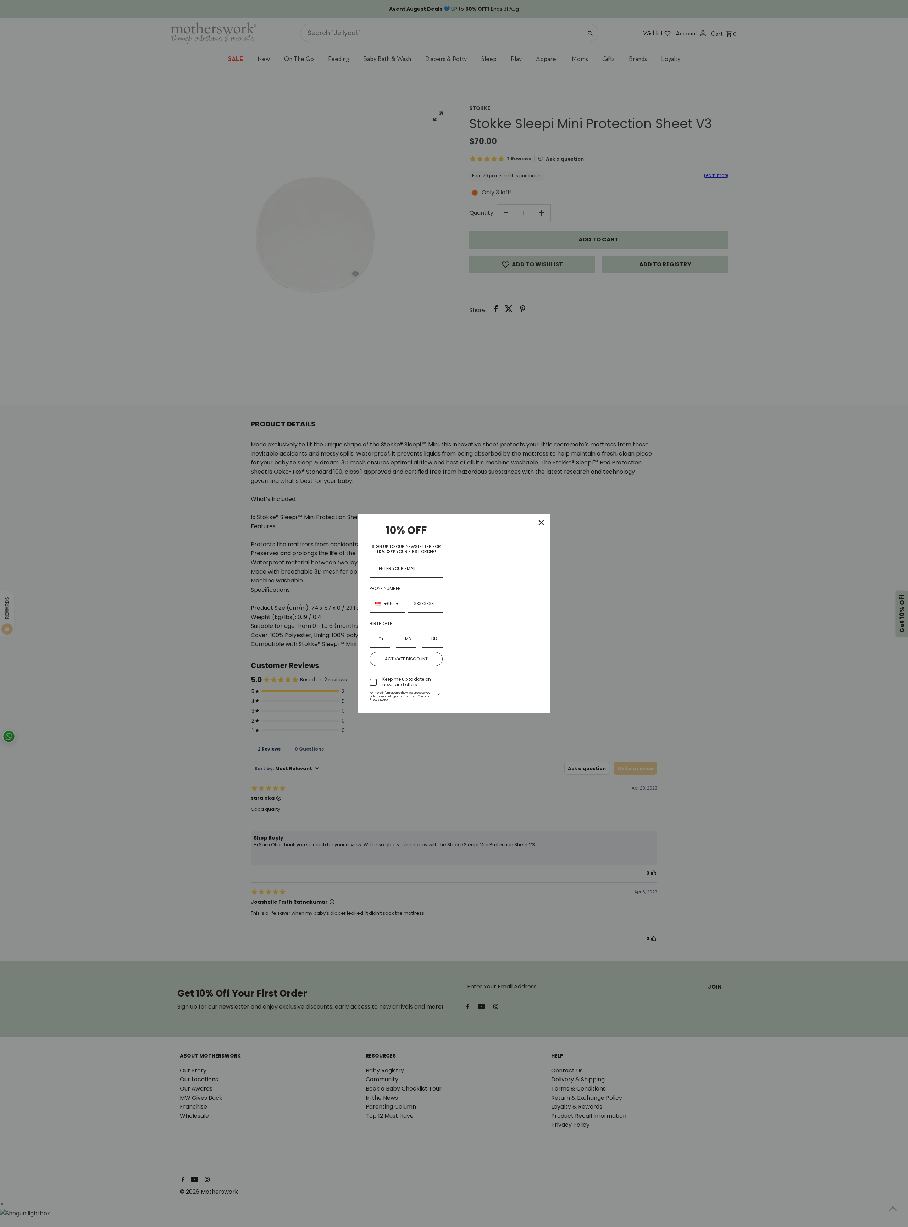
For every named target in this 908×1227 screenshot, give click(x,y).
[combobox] (387, 604)
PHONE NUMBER (385, 588)
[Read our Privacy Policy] (438, 694)
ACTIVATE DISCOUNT (406, 659)
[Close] (541, 522)
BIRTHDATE (381, 623)
